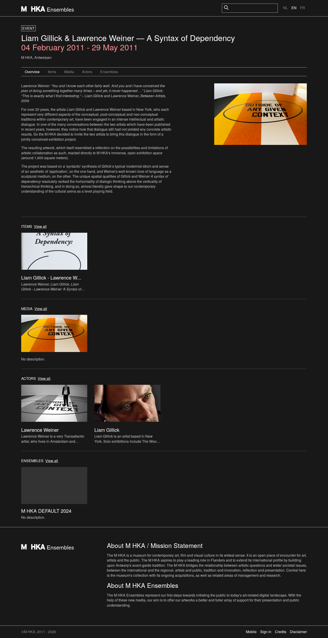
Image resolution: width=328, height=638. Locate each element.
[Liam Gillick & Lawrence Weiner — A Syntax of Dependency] (260, 114)
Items (52, 71)
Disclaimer (298, 631)
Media (69, 71)
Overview (32, 71)
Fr (302, 7)
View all (40, 226)
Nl (285, 7)
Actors (87, 71)
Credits (280, 631)
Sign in (265, 631)
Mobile (251, 631)
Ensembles (109, 71)
